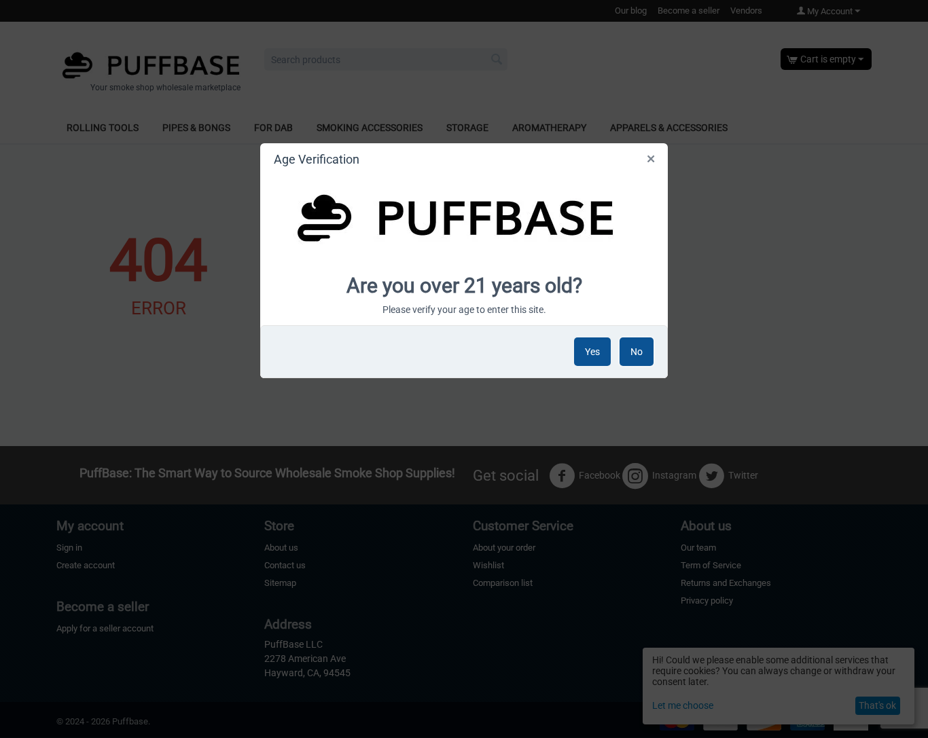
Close (652, 161)
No (636, 351)
